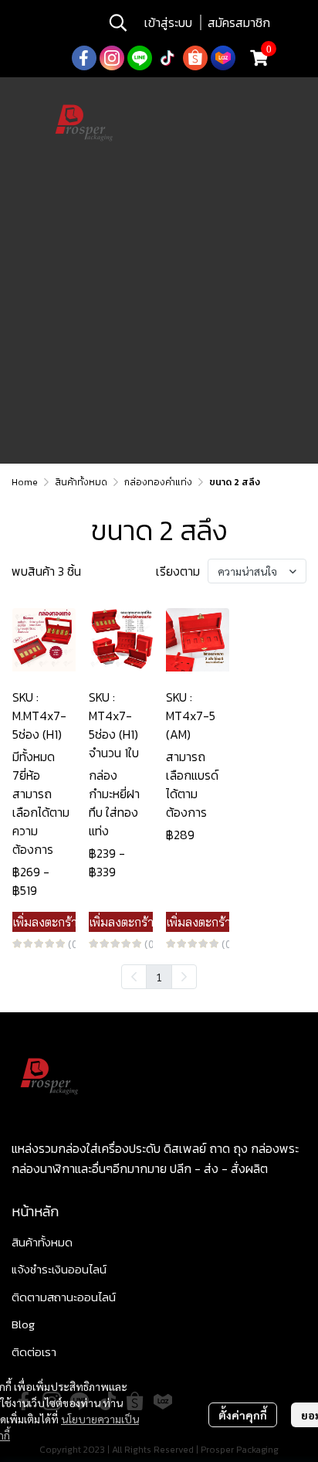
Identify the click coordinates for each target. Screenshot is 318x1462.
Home (25, 482)
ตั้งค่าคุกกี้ (242, 1415)
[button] (118, 22)
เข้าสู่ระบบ (168, 22)
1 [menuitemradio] (159, 977)
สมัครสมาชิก (239, 22)
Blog (23, 1324)
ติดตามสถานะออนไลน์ (64, 1297)
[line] (139, 58)
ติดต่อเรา (34, 1352)
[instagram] (112, 58)
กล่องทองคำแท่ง (158, 482)
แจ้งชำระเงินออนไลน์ (59, 1269)
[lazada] (223, 58)
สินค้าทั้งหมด (81, 482)
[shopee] (195, 58)
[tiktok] (167, 58)
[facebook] (84, 58)
